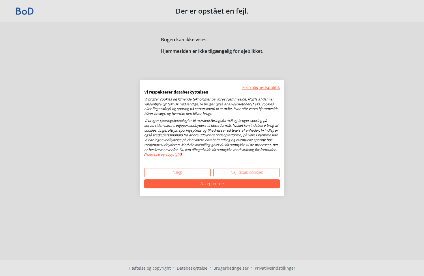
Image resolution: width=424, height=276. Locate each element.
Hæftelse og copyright (163, 154)
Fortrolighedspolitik (261, 87)
